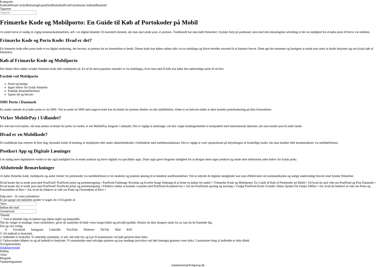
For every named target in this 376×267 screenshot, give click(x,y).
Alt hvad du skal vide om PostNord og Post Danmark (341, 182)
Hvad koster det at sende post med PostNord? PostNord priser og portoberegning (50, 182)
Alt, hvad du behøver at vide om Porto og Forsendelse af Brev (65, 189)
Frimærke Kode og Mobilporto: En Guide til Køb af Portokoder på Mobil (259, 182)
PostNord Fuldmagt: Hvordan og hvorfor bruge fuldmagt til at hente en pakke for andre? (157, 182)
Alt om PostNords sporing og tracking (209, 186)
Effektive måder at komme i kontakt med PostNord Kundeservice (143, 186)
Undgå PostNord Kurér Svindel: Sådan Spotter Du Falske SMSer (276, 186)
